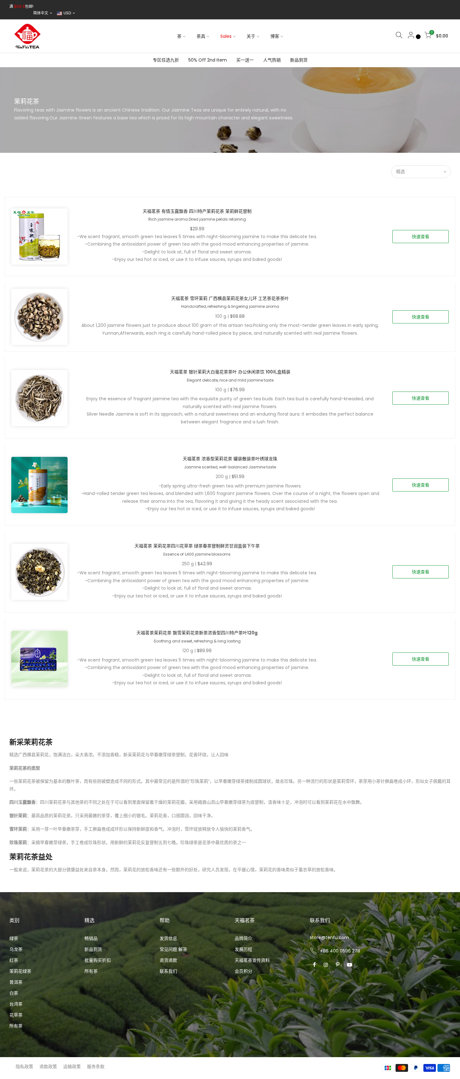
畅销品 (91, 938)
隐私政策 (24, 1066)
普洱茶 (16, 982)
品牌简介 (243, 938)
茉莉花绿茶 (20, 971)
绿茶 (13, 938)
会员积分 (243, 971)
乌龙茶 (16, 949)
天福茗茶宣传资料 (252, 960)
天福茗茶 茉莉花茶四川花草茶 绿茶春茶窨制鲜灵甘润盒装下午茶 (197, 546)
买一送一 (245, 60)
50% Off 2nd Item (207, 60)
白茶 (13, 993)
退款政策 (48, 1066)
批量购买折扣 (97, 960)
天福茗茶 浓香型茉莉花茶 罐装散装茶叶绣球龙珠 (230, 459)
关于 (251, 36)
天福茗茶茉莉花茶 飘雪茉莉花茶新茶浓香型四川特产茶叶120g (197, 633)
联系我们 (168, 971)
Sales (226, 36)
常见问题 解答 (173, 949)
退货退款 (168, 960)
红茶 (13, 960)
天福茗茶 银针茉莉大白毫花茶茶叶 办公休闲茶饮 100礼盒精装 (230, 372)
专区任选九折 (166, 60)
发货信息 (168, 938)
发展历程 (243, 949)
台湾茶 (16, 1004)
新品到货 (299, 60)
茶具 (201, 36)
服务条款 (96, 1066)
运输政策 (72, 1066)
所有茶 (16, 1026)
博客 (274, 36)
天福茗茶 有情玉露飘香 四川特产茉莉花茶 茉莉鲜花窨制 (197, 211)
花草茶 (16, 1015)
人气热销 (272, 60)
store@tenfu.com (329, 937)
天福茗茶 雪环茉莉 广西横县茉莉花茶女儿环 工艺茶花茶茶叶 (230, 298)
